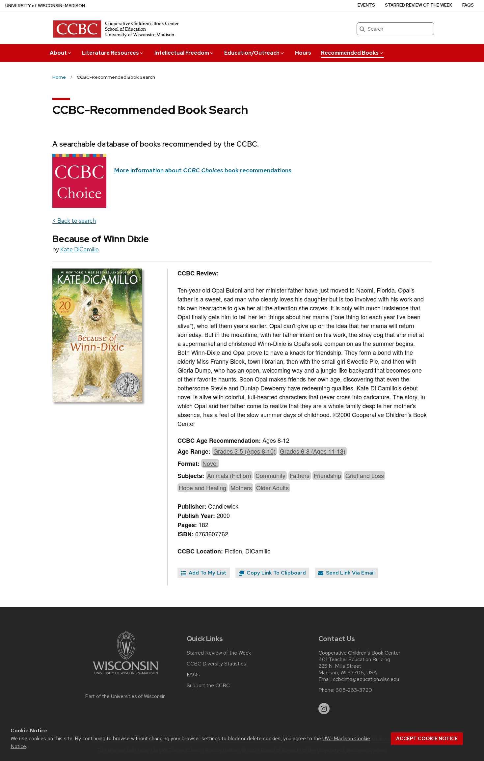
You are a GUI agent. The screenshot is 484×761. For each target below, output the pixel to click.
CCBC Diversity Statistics (216, 664)
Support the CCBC (208, 685)
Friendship (327, 475)
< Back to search (74, 220)
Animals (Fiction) (229, 475)
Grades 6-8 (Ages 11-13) (312, 451)
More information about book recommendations (202, 170)
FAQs (468, 5)
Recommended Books (350, 52)
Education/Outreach (252, 52)
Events (366, 5)
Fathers (299, 475)
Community (270, 475)
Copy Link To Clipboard (275, 572)
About (58, 52)
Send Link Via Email (350, 572)
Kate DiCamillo (79, 249)
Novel (210, 463)
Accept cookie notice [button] (427, 738)
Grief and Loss (364, 475)
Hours (303, 52)
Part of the (125, 696)
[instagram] (324, 708)
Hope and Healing (202, 487)
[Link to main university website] (125, 675)
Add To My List (207, 572)
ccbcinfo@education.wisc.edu (366, 679)
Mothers (241, 487)
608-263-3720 (354, 690)
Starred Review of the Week (418, 5)
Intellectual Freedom (181, 52)
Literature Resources (110, 52)
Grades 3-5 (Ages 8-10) (244, 451)
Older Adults (272, 487)
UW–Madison (45, 6)
